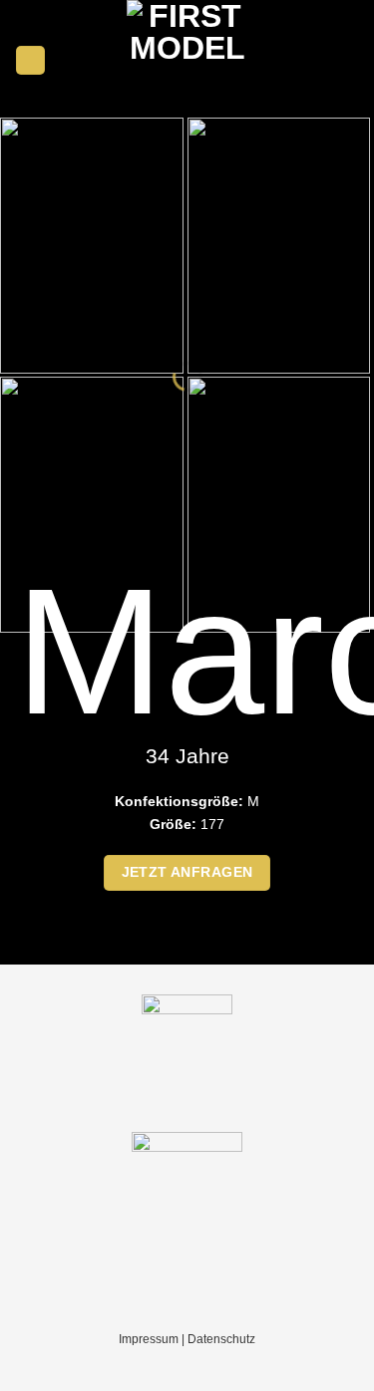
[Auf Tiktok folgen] (347, 60)
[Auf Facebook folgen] (300, 60)
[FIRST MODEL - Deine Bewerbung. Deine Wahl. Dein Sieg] (187, 60)
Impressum (149, 1339)
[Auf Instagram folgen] (323, 60)
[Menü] (30, 61)
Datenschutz (221, 1339)
